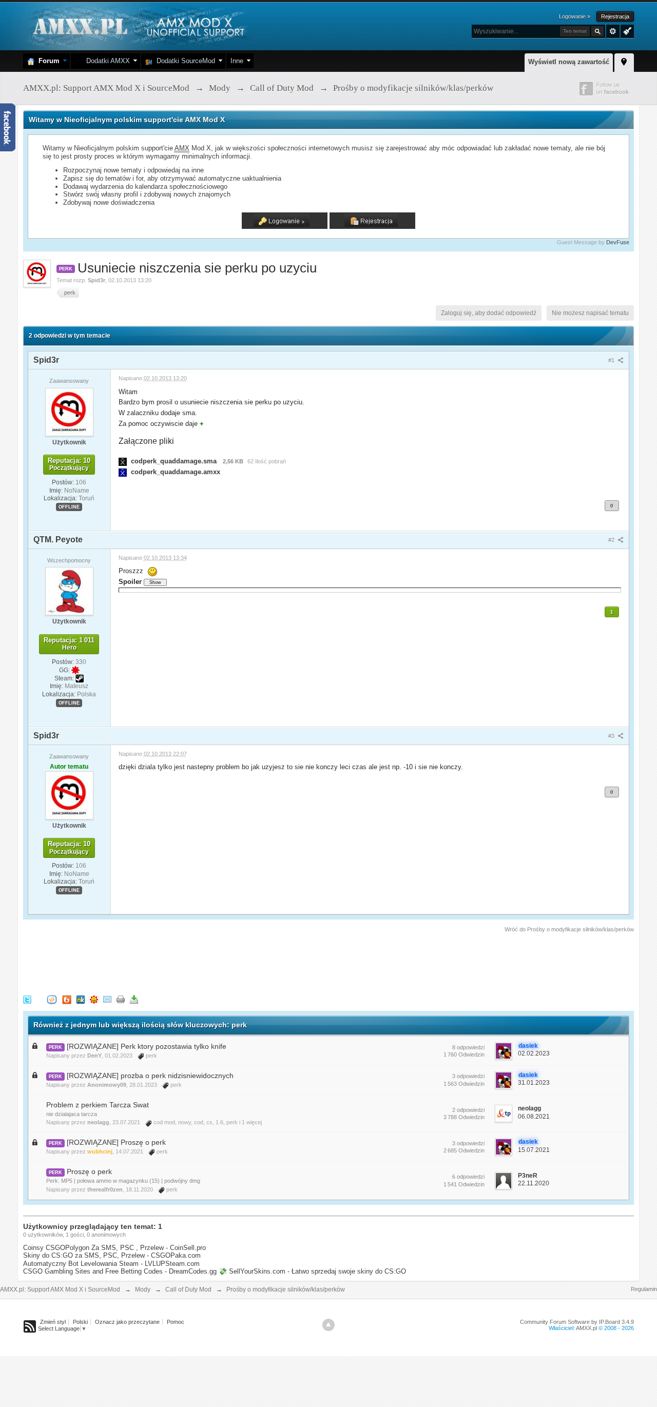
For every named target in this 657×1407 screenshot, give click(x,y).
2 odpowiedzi (468, 1110)
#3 (612, 736)
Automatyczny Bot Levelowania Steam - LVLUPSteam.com (111, 1263)
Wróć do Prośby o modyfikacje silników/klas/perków (569, 929)
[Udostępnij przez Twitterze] (27, 999)
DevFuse (617, 242)
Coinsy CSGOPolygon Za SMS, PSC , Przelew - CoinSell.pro (114, 1248)
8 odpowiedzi (468, 1047)
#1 (612, 360)
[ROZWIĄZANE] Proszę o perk (116, 1142)
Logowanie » (574, 16)
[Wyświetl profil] (69, 411)
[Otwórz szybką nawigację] (624, 61)
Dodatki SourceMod (183, 61)
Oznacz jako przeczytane (127, 1322)
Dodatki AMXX (106, 61)
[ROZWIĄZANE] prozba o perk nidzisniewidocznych (150, 1075)
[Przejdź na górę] (328, 1325)
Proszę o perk (89, 1171)
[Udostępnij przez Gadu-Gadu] (94, 999)
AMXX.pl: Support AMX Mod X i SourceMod (60, 1289)
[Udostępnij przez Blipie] (66, 999)
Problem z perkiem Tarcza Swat (97, 1105)
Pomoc (175, 1322)
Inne (236, 61)
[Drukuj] (121, 999)
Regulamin (644, 1289)
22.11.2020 (533, 1183)
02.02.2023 (534, 1053)
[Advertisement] (210, 962)
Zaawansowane (613, 31)
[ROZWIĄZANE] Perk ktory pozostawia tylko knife (146, 1046)
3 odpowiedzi (468, 1076)
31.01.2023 (534, 1082)
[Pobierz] (134, 999)
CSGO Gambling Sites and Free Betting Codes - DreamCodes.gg (120, 1271)
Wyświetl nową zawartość (568, 62)
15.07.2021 (534, 1150)
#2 (612, 540)
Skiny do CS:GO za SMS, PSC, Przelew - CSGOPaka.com (112, 1255)
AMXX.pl (586, 1328)
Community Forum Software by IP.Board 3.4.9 (577, 1322)
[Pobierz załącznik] (123, 461)
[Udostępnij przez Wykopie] (52, 999)
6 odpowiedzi (468, 1177)
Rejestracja (615, 16)
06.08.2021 (534, 1116)
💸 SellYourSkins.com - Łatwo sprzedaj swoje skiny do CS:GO (312, 1271)
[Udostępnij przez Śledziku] (80, 999)
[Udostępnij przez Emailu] (107, 999)
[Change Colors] (626, 30)
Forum (47, 61)
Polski (80, 1322)
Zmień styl (53, 1322)
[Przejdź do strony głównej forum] (137, 25)
